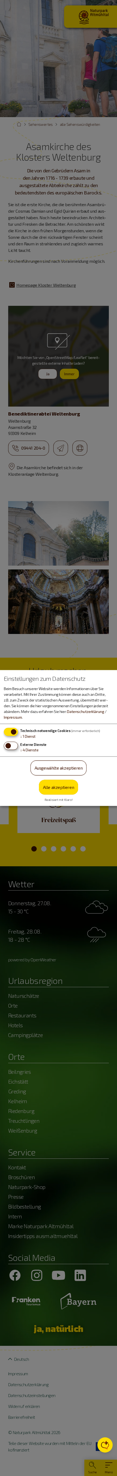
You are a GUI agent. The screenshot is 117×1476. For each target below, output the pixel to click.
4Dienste (29, 750)
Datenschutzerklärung (85, 711)
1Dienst (28, 736)
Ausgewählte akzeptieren (59, 767)
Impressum (13, 717)
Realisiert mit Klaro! (59, 799)
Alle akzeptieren (58, 786)
